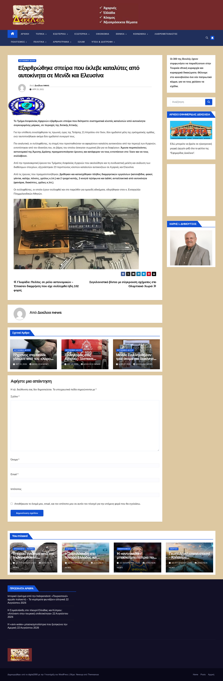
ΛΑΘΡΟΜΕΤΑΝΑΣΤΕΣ (166, 34)
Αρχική (211, 674)
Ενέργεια (173, 549)
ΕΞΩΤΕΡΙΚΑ (81, 34)
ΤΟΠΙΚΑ (40, 34)
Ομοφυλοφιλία (124, 549)
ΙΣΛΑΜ (81, 41)
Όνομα (15, 459)
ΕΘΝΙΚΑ (120, 34)
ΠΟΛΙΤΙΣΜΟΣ (18, 41)
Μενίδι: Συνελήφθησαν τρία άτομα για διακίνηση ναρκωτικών (136, 359)
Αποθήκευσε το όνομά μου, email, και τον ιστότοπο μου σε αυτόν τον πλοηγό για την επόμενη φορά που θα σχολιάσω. (77, 504)
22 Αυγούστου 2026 (26, 563)
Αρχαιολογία (19, 549)
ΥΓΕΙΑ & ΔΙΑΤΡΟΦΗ (102, 41)
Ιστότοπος (16, 489)
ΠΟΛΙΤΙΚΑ (39, 41)
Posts (203, 674)
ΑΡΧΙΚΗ (25, 34)
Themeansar (93, 674)
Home (195, 674)
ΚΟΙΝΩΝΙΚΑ (140, 34)
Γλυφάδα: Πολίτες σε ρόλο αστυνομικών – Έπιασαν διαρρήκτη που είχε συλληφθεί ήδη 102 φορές (46, 286)
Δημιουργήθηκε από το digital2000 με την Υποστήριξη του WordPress (38, 674)
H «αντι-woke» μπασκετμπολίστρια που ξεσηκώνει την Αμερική (136, 557)
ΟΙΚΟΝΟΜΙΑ (102, 34)
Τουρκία (30, 549)
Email (14, 474)
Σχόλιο (15, 396)
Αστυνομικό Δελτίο (27, 60)
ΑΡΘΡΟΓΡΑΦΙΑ (61, 41)
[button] (207, 37)
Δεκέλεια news (42, 85)
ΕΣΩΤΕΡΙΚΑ (59, 34)
